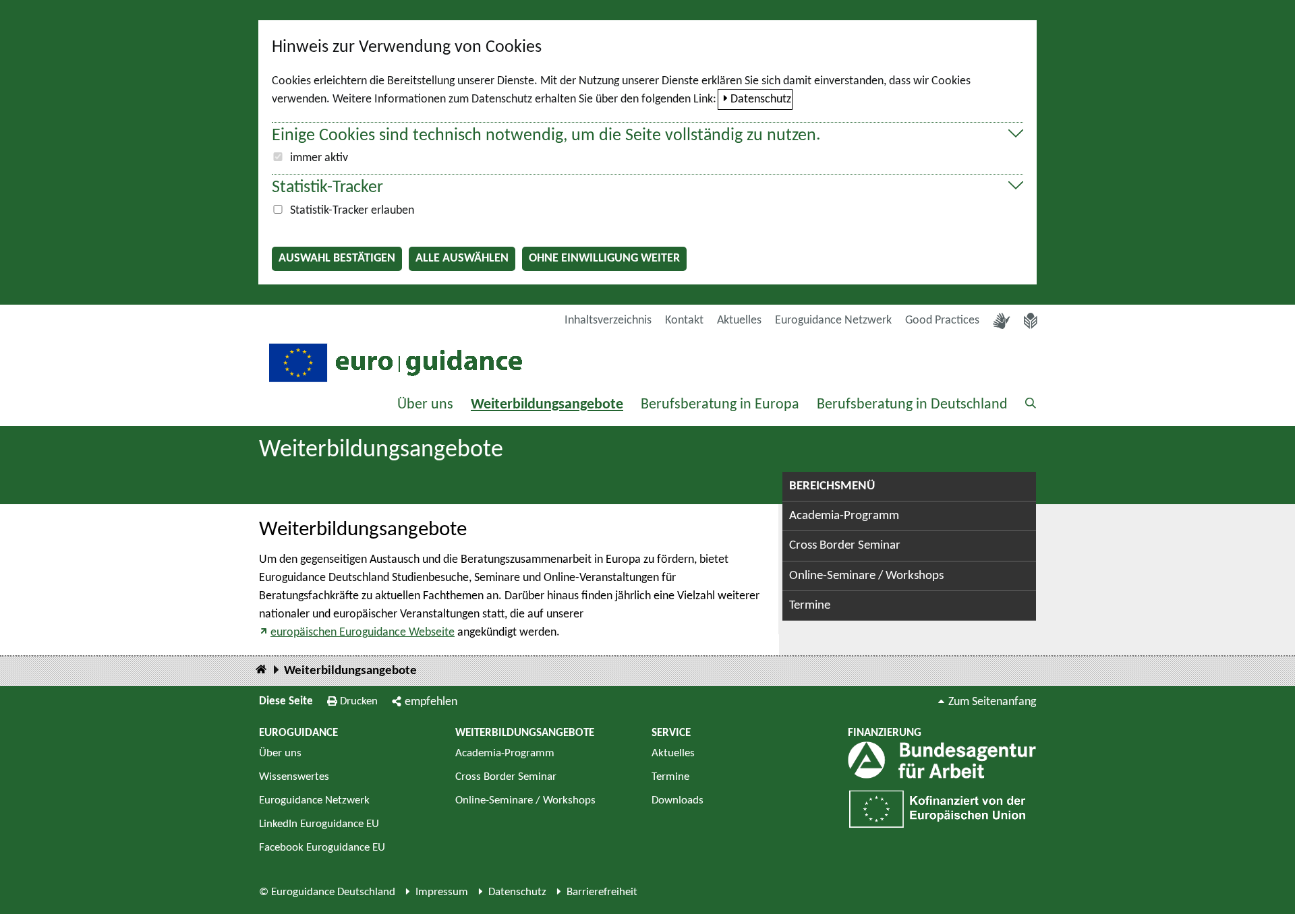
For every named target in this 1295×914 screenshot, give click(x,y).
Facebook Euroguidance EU (322, 847)
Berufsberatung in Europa (720, 405)
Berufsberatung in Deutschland (912, 405)
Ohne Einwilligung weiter (604, 258)
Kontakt (684, 320)
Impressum (441, 892)
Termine (809, 605)
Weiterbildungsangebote (547, 405)
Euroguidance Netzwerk (833, 320)
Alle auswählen (462, 258)
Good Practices (942, 320)
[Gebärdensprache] (1001, 321)
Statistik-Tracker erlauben (352, 210)
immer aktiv (319, 158)
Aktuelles (739, 320)
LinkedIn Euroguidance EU (319, 824)
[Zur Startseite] (394, 361)
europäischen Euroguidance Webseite (362, 632)
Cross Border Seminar (844, 545)
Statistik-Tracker (327, 188)
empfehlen (431, 702)
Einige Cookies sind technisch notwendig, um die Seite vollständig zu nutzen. (546, 136)
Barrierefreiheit (602, 892)
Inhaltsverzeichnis (608, 320)
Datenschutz (760, 99)
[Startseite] (261, 670)
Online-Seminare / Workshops (866, 576)
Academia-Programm (844, 516)
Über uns (425, 405)
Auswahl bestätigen (337, 258)
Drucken (359, 701)
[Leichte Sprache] (1030, 321)
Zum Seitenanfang (992, 702)
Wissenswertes (294, 777)
